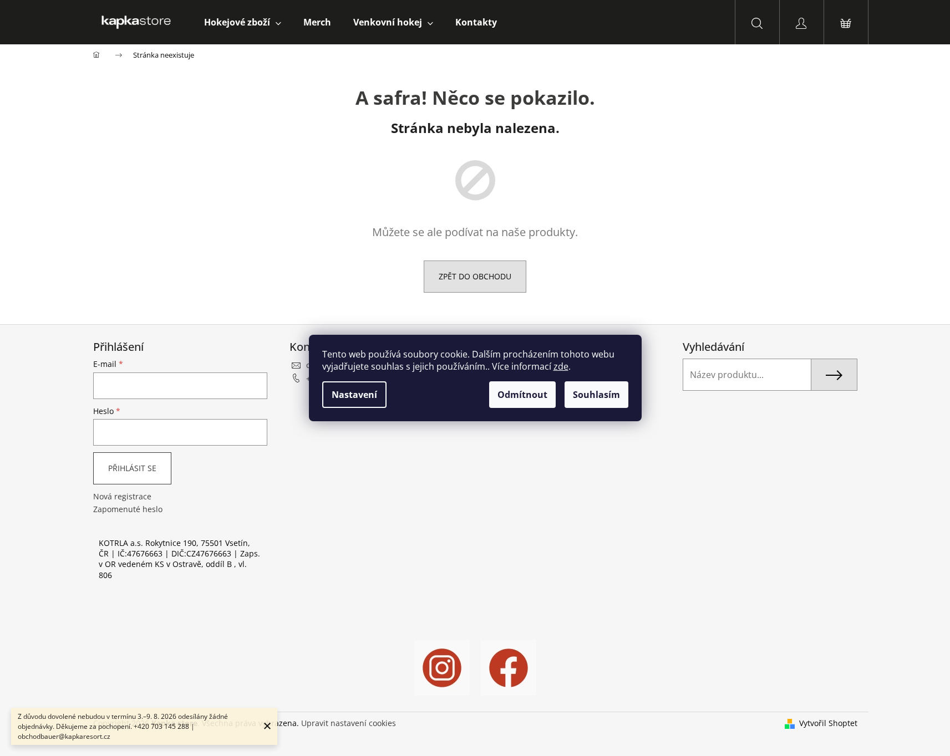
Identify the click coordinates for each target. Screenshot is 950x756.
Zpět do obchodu (475, 276)
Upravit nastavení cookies (348, 723)
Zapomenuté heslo (127, 509)
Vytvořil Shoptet (828, 723)
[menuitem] (242, 22)
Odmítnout (522, 395)
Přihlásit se (132, 468)
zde (560, 366)
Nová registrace (122, 496)
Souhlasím (596, 395)
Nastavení (354, 395)
